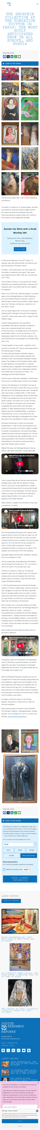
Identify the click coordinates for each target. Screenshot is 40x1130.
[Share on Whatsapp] (15, 56)
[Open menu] (37, 4)
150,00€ (11, 855)
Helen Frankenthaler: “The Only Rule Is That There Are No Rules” (17, 939)
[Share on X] (8, 56)
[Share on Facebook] (4, 56)
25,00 (8, 850)
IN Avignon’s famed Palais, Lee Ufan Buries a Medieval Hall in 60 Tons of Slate (19, 975)
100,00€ (31, 850)
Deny (20, 1126)
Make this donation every (14, 869)
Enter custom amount (28, 855)
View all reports (11, 900)
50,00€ (20, 850)
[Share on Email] (19, 56)
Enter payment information (20, 879)
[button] (37, 1111)
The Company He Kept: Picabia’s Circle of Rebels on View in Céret (19, 1010)
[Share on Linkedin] (11, 56)
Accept (20, 1121)
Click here (20, 249)
